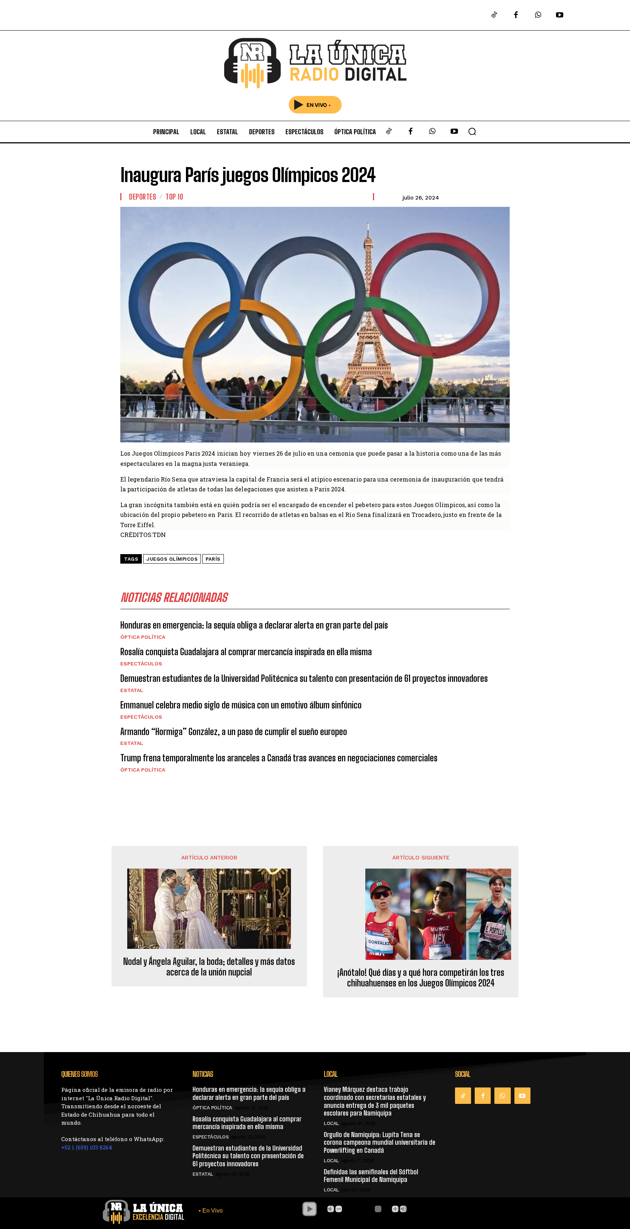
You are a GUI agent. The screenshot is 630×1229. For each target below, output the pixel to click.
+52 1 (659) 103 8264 (86, 1147)
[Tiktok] (494, 15)
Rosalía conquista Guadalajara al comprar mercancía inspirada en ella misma (246, 651)
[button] (472, 131)
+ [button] (395, 1209)
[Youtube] (560, 15)
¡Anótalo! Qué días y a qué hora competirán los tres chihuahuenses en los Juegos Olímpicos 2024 (420, 977)
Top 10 (174, 196)
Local (331, 1123)
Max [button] (403, 1209)
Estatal (131, 690)
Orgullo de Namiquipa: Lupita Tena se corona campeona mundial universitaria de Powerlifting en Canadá (379, 1142)
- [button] (338, 1209)
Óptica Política (142, 636)
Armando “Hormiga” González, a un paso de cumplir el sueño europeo (233, 731)
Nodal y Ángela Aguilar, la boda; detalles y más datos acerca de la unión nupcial (209, 966)
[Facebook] (516, 15)
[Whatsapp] (538, 15)
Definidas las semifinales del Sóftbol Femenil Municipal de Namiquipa (371, 1176)
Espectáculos (141, 663)
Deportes (142, 196)
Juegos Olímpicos (172, 559)
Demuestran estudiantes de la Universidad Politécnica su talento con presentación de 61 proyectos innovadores (304, 678)
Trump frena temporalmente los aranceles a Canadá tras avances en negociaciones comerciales (279, 758)
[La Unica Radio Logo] (315, 63)
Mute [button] (330, 1209)
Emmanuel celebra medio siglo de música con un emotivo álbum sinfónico (241, 705)
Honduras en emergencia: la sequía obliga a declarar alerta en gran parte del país (254, 625)
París (213, 559)
